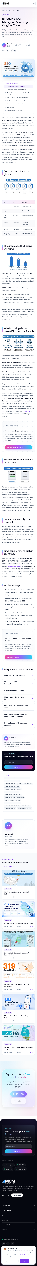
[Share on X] (11, 50)
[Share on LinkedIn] (7, 50)
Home (3, 10)
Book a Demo (18, 1101)
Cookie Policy (24, 1255)
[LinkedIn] (3, 1243)
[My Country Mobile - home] (8, 1181)
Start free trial (17, 1195)
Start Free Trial (18, 1094)
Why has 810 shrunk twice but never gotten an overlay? (15, 715)
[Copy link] (18, 50)
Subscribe (17, 767)
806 (3, 411)
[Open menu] (34, 3)
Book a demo (6, 1195)
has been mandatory (14, 566)
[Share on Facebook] (14, 50)
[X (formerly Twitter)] (8, 1243)
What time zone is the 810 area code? (16, 707)
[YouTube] (12, 1243)
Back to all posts (9, 866)
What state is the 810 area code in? (16, 698)
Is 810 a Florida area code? (14, 690)
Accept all (24, 1261)
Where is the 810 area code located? (14, 683)
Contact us (27, 411)
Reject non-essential (11, 1261)
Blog (9, 10)
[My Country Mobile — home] (5, 3)
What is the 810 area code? (14, 675)
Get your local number (15, 447)
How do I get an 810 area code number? (15, 724)
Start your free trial (14, 657)
